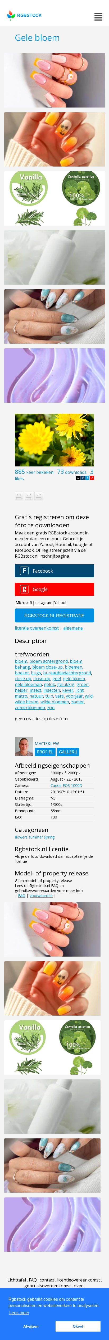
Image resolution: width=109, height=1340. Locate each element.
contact (47, 1280)
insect (35, 690)
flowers (21, 837)
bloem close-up (47, 667)
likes (19, 478)
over (78, 1286)
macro (21, 696)
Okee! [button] (78, 1326)
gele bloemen (28, 684)
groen (82, 684)
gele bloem (74, 678)
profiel (45, 752)
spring (49, 837)
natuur (36, 696)
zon (50, 707)
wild (89, 696)
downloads (76, 472)
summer (36, 837)
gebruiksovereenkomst (47, 1286)
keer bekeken (39, 472)
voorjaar (74, 696)
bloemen (73, 667)
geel (56, 678)
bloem (21, 661)
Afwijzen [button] (31, 1326)
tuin (49, 696)
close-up (41, 678)
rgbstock (29, 15)
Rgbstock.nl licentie (42, 849)
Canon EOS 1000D (66, 785)
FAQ (21, 895)
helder (21, 690)
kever (67, 690)
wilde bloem (26, 702)
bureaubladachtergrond (67, 673)
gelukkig (65, 684)
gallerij (68, 752)
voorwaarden (41, 895)
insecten (51, 690)
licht (79, 690)
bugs (36, 673)
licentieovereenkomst (78, 1280)
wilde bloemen (54, 702)
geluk (49, 684)
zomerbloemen (30, 707)
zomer (77, 702)
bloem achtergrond (48, 661)
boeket (22, 673)
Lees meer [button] (19, 1312)
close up (23, 678)
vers (59, 696)
